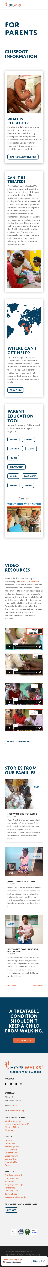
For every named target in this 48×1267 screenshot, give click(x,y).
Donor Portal (11, 1143)
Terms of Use (11, 1193)
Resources (9, 1130)
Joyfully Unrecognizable (21, 881)
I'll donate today (24, 1040)
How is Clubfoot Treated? (17, 1123)
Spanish (13, 485)
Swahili (28, 485)
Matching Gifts (12, 1146)
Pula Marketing (24, 1257)
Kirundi (13, 476)
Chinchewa (15, 448)
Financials (9, 1181)
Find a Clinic (16, 390)
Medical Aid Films (29, 581)
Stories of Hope (12, 1127)
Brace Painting (11, 1155)
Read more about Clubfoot (23, 157)
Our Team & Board (13, 1175)
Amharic (28, 439)
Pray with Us (11, 1161)
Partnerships (10, 1187)
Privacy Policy (11, 1190)
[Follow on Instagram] (21, 1084)
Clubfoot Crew (12, 1152)
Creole (31, 448)
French (13, 458)
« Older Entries (10, 985)
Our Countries (11, 1178)
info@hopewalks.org (16, 1110)
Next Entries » (38, 985)
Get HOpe (11, 1210)
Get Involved (11, 1149)
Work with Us (11, 1158)
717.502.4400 (14, 1105)
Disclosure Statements (15, 1196)
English (13, 439)
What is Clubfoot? (13, 1120)
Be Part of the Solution (18, 741)
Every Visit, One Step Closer (22, 813)
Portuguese (30, 476)
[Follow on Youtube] (11, 1084)
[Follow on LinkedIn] (16, 1084)
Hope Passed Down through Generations (22, 950)
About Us (9, 1171)
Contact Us (10, 1165)
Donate (8, 1140)
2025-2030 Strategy (14, 1184)
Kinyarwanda (16, 467)
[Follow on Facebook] (6, 1084)
